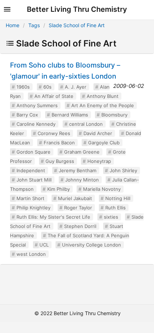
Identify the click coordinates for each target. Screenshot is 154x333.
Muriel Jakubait (75, 198)
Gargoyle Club (104, 142)
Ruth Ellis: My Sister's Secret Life (53, 217)
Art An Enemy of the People (102, 105)
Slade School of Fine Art (77, 25)
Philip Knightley (33, 207)
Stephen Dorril (80, 226)
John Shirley (123, 170)
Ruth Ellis (115, 207)
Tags (34, 25)
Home (12, 25)
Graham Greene (82, 152)
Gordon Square (33, 152)
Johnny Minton (82, 180)
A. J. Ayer (75, 87)
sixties (111, 217)
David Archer (97, 133)
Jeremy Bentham (77, 170)
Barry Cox (27, 115)
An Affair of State (53, 96)
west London (31, 254)
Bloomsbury (114, 115)
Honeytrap (99, 161)
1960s (23, 87)
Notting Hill (117, 198)
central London (86, 124)
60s (47, 87)
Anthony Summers (37, 105)
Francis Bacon (59, 142)
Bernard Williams (70, 115)
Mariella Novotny (102, 189)
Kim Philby (58, 189)
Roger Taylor (78, 207)
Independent (30, 170)
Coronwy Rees (54, 133)
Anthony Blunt (103, 96)
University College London (91, 245)
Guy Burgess (59, 161)
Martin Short (30, 198)
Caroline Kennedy (36, 124)
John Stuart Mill (34, 180)
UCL (44, 245)
